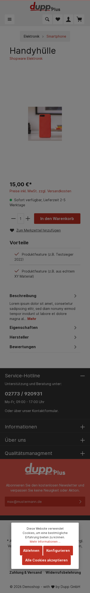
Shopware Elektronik (26, 58)
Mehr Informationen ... (45, 541)
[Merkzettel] (58, 19)
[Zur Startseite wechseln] (45, 6)
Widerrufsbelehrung (63, 572)
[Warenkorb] (79, 19)
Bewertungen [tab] (23, 346)
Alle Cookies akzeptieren (46, 560)
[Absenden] (80, 501)
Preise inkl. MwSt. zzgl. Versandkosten (40, 191)
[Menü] (9, 19)
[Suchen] (47, 19)
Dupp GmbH (70, 587)
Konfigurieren (58, 550)
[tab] (44, 306)
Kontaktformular (45, 411)
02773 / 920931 (23, 394)
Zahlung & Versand (25, 572)
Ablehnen (31, 550)
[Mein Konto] (68, 19)
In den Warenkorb (57, 218)
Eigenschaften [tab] (24, 327)
